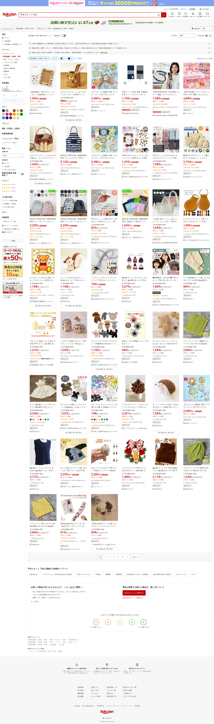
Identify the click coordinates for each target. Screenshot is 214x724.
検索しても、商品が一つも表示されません (47, 598)
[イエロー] (17, 114)
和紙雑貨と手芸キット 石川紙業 (42, 365)
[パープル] (10, 117)
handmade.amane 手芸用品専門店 (166, 115)
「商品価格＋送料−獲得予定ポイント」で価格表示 (44, 36)
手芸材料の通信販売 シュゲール (73, 116)
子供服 (97, 574)
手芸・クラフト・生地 (58, 640)
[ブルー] (3, 117)
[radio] (3, 38)
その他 (61, 645)
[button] (205, 9)
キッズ (193, 574)
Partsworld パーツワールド (72, 549)
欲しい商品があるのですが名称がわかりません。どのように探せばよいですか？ (59, 592)
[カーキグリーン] (21, 110)
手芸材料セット (74, 640)
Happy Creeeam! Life (131, 113)
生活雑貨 (53, 645)
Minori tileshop (37, 113)
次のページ (136, 557)
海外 (9, 148)
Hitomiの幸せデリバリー (71, 362)
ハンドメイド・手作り (9, 143)
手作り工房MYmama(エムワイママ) (136, 177)
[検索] (163, 14)
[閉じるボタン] (209, 44)
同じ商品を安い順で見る (74, 120)
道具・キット (73, 642)
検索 (13, 100)
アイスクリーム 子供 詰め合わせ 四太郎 (57, 574)
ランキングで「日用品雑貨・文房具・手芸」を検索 (45, 651)
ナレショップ (97, 486)
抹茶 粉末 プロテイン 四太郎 (137, 574)
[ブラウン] (14, 110)
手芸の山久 (66, 301)
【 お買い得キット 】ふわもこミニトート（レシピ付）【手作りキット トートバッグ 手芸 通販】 (166, 221)
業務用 (108, 574)
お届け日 (5, 160)
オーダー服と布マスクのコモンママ (197, 240)
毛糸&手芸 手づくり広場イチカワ (104, 544)
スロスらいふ (190, 113)
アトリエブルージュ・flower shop (135, 428)
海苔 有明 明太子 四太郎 (162, 574)
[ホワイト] (10, 110)
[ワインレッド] (7, 114)
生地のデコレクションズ (163, 179)
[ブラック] (3, 110)
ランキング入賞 (37, 237)
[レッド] (10, 114)
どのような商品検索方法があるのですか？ (47, 595)
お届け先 (5, 151)
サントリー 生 (181, 574)
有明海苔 (119, 574)
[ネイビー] (7, 117)
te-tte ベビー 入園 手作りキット (73, 174)
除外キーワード (7, 232)
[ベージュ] (17, 110)
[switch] (22, 174)
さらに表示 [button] (7, 77)
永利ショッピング (99, 110)
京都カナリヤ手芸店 (130, 362)
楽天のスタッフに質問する (134, 593)
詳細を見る (104, 52)
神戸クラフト (128, 489)
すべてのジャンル (7, 28)
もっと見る (34, 601)
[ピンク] (3, 114)
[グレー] (7, 110)
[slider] (2, 92)
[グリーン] (21, 114)
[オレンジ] (14, 114)
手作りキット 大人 (83, 574)
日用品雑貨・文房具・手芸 (37, 640)
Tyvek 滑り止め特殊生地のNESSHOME (167, 243)
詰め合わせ (34, 574)
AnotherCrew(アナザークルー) (103, 299)
